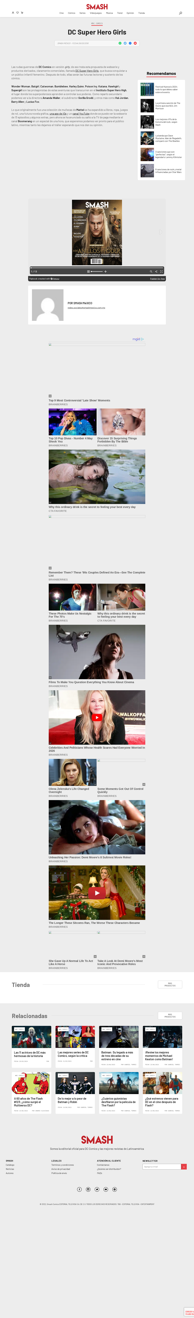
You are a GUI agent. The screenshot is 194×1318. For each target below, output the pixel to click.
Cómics (71, 13)
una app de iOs (58, 113)
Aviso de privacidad (60, 1169)
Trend (119, 13)
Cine (62, 13)
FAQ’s (99, 1173)
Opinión (130, 13)
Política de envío (59, 1173)
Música (109, 13)
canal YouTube (81, 113)
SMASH (9, 1160)
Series (82, 13)
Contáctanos (103, 1164)
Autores (9, 1173)
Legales (56, 1160)
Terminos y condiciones (62, 1164)
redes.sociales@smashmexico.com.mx (86, 307)
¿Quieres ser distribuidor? (109, 1169)
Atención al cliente (109, 1160)
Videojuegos (96, 13)
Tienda (141, 13)
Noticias (10, 1169)
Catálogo (10, 1164)
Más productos (170, 984)
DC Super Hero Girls (87, 70)
